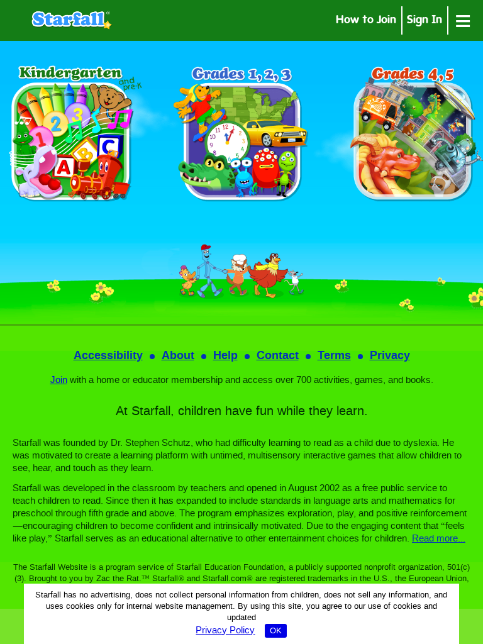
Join (58, 380)
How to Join (366, 21)
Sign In (424, 21)
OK (276, 631)
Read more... (438, 539)
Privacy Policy (225, 630)
